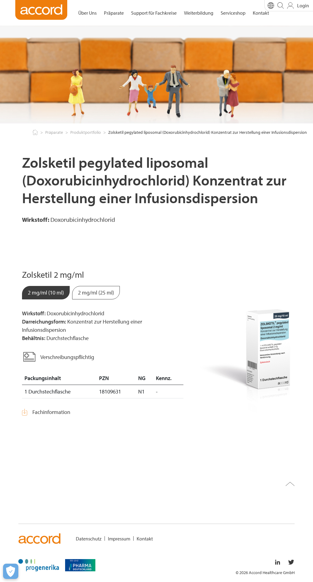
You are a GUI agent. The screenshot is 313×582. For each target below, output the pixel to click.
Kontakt (261, 13)
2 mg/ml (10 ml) (46, 292)
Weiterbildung (198, 13)
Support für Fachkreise (154, 13)
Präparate (114, 13)
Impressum (119, 539)
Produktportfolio (85, 132)
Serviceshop (233, 13)
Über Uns (87, 13)
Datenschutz (88, 539)
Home (34, 133)
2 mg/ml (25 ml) (96, 292)
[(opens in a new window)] (38, 565)
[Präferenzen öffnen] (10, 571)
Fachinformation (51, 411)
